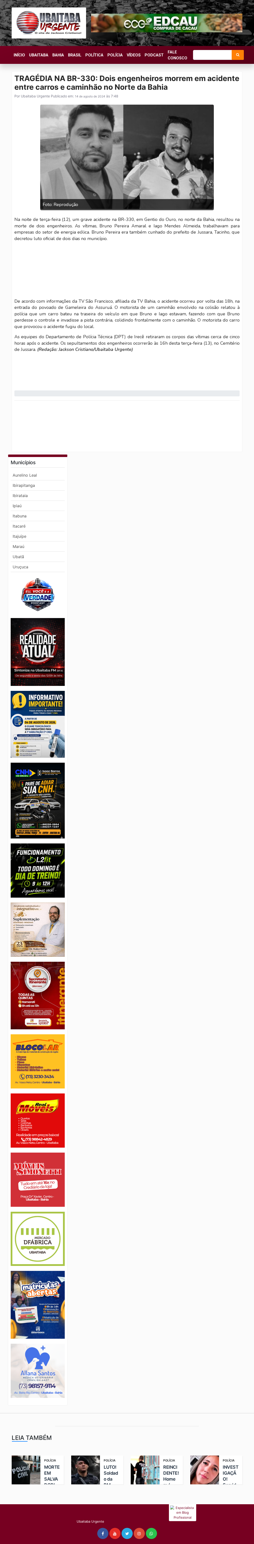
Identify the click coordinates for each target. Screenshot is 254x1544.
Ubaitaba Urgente (35, 96)
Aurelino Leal (25, 475)
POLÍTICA (94, 55)
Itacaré (19, 526)
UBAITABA (38, 55)
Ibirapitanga (24, 485)
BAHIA (58, 55)
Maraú (18, 546)
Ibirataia (20, 495)
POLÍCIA (115, 55)
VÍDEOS (134, 55)
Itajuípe (19, 536)
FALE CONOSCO (177, 55)
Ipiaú (17, 505)
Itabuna (20, 515)
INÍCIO (19, 55)
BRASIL (74, 55)
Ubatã (18, 556)
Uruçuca (20, 566)
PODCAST (154, 55)
